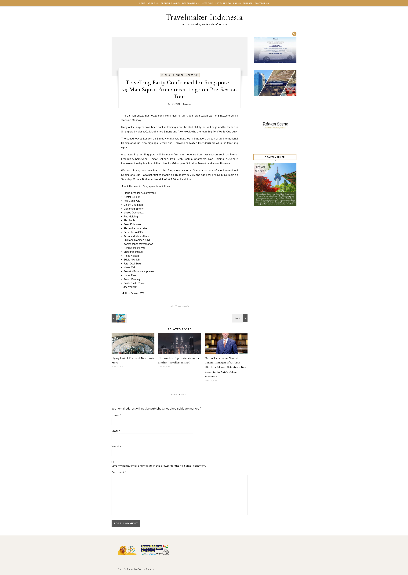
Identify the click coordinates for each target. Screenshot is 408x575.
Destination (189, 3)
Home (142, 3)
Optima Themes (145, 569)
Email (116, 430)
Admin (188, 104)
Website (116, 446)
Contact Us (262, 3)
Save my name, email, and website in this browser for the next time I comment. (159, 465)
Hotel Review (223, 3)
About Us (153, 3)
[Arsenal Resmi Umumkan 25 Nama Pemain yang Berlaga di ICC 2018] (240, 318)
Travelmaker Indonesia (204, 17)
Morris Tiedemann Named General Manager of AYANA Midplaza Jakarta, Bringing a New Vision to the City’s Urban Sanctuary (226, 367)
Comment (119, 472)
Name (116, 415)
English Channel (170, 3)
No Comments (179, 306)
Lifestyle (207, 3)
